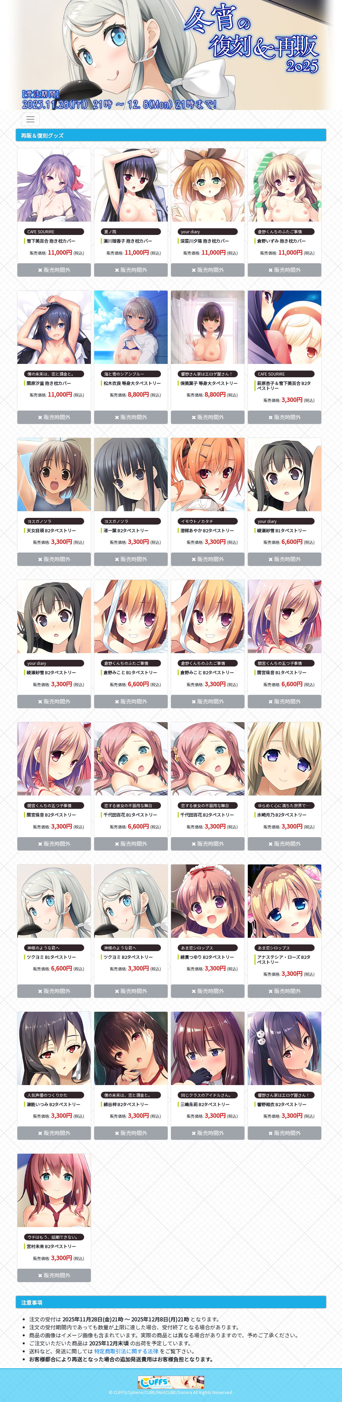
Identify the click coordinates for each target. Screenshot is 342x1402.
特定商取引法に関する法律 (126, 1351)
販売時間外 (57, 270)
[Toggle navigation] (30, 119)
